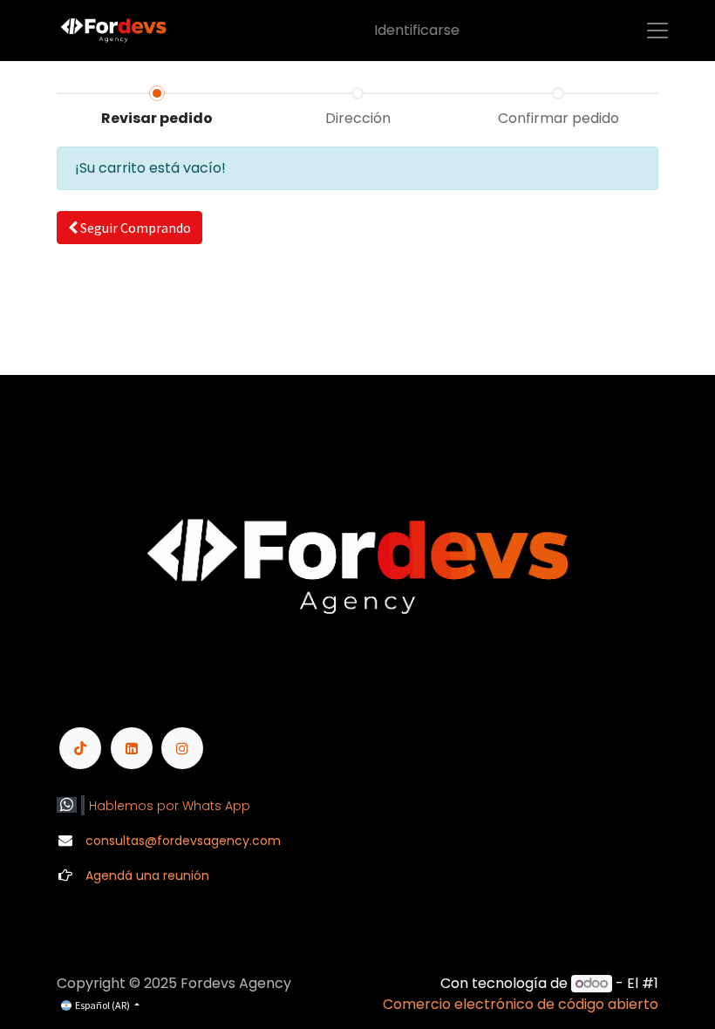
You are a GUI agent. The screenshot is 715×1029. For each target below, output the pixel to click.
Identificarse (417, 30)
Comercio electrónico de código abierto (520, 1004)
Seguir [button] (134, 227)
